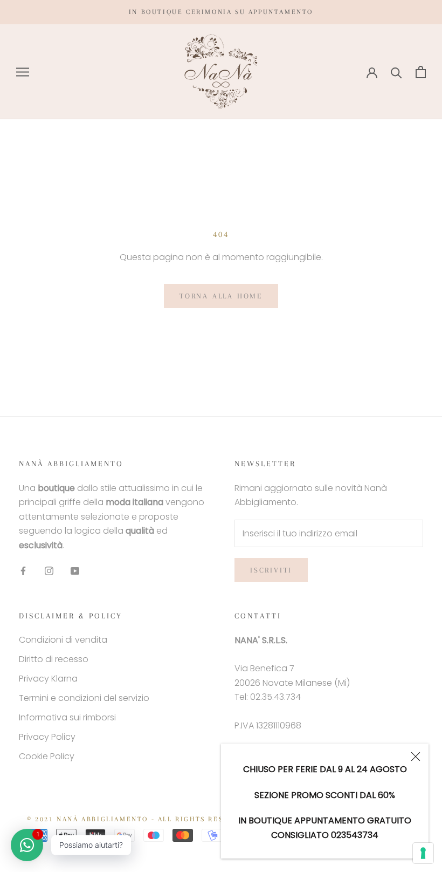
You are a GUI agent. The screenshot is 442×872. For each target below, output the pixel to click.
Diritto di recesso (53, 659)
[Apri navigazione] (22, 72)
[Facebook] (23, 570)
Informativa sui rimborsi (67, 717)
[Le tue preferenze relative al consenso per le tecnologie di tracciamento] (423, 853)
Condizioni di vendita (63, 639)
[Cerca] (396, 72)
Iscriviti (271, 570)
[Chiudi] (415, 756)
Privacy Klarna (48, 678)
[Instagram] (49, 570)
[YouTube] (75, 570)
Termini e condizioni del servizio (84, 698)
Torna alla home (221, 296)
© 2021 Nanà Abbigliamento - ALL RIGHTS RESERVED (138, 819)
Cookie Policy (46, 756)
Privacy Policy (47, 737)
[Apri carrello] (421, 72)
